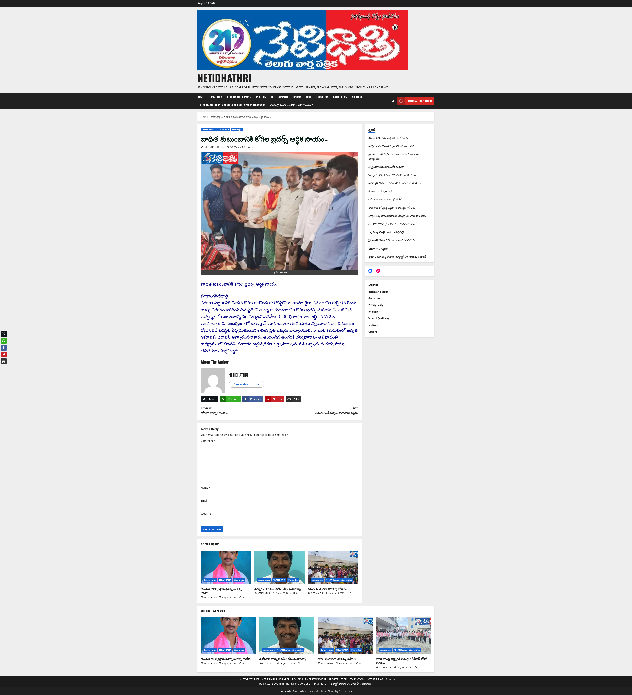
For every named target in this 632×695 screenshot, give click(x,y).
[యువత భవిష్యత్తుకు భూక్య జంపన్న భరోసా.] (226, 567)
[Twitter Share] (4, 331)
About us (357, 97)
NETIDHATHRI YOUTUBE (420, 101)
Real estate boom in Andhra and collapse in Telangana (232, 105)
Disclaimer (374, 311)
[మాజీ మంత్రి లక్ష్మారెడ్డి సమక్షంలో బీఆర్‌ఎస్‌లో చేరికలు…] (403, 635)
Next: (336, 410)
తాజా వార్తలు (237, 129)
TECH (309, 97)
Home (201, 97)
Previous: (214, 410)
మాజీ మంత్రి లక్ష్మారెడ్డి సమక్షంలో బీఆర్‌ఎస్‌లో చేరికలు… (401, 660)
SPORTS (297, 97)
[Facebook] (370, 271)
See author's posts (246, 384)
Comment (208, 441)
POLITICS (261, 97)
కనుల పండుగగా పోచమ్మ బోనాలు (327, 589)
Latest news (208, 129)
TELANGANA (222, 129)
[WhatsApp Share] (4, 338)
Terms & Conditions (378, 318)
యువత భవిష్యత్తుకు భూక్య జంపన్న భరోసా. (221, 591)
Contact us (374, 298)
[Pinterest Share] (4, 352)
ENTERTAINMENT (279, 97)
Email (205, 500)
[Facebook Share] (4, 345)
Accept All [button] (621, 689)
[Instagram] (378, 271)
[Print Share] (4, 359)
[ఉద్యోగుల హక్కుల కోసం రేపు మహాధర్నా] (279, 567)
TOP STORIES (215, 97)
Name (205, 487)
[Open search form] (393, 101)
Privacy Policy (375, 305)
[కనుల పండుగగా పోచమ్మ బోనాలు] (333, 567)
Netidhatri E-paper (378, 292)
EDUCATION (322, 97)
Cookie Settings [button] (603, 689)
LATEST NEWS (340, 97)
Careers (372, 332)
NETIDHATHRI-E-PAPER (239, 97)
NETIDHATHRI (225, 77)
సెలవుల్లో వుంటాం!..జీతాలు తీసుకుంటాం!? (291, 105)
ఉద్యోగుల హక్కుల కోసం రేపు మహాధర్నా (277, 589)
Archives (373, 325)
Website (206, 513)
